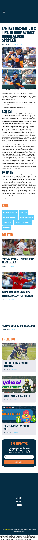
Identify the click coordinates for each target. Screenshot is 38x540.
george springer (10, 217)
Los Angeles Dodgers (23, 223)
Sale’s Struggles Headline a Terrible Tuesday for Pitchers (17, 293)
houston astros (26, 217)
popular (6, 228)
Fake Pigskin (22, 531)
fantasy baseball (10, 212)
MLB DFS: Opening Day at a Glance (18, 325)
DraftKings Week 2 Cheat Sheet (16, 427)
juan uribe (7, 223)
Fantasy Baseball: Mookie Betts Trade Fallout (18, 260)
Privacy (19, 501)
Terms (19, 505)
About (19, 498)
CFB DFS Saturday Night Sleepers (16, 364)
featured (23, 212)
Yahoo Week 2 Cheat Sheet (17, 396)
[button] (3, 11)
